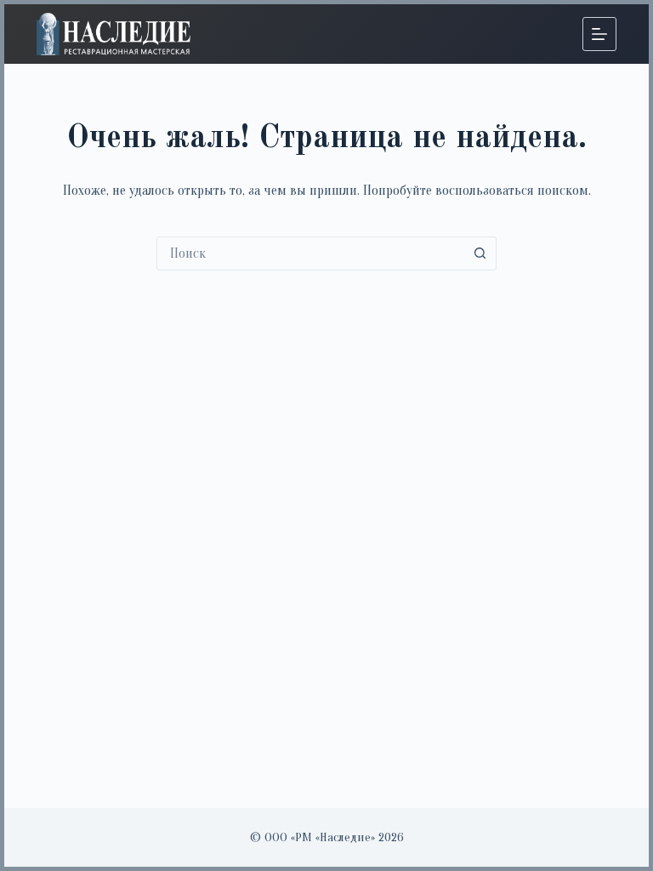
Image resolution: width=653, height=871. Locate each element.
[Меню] (599, 34)
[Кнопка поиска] (479, 253)
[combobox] (310, 253)
